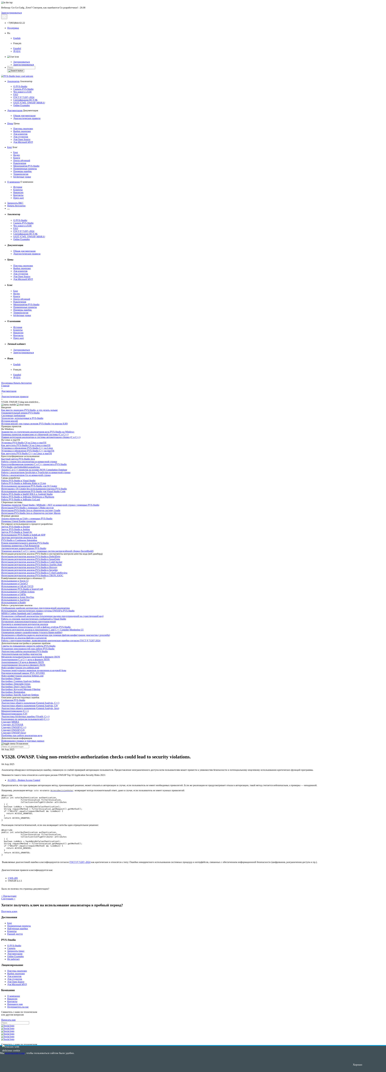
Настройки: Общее (11, 678)
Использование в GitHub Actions (18, 591)
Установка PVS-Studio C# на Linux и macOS (23, 442)
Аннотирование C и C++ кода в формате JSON (25, 659)
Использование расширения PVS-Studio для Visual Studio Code (33, 491)
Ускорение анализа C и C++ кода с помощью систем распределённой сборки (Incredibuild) (47, 551)
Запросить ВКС (15, 203)
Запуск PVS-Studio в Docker (15, 526)
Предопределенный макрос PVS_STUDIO (23, 673)
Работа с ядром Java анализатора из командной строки (29, 461)
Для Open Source (21, 139)
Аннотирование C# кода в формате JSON (22, 662)
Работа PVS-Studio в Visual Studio (18, 480)
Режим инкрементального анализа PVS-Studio (25, 543)
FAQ (15, 94)
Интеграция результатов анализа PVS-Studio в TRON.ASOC (32, 575)
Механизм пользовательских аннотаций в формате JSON (30, 657)
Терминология (20, 174)
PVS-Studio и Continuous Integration (19, 540)
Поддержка (13, 28)
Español (17, 48)
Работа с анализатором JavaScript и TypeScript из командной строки (35, 472)
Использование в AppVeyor (15, 600)
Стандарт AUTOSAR (12, 724)
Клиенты (18, 189)
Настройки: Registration (13, 692)
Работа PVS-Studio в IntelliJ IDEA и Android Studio (27, 494)
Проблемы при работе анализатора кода (21, 735)
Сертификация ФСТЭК (25, 100)
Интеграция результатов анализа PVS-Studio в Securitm (29, 570)
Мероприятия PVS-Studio (26, 166)
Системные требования (13, 415)
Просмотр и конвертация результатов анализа (24, 624)
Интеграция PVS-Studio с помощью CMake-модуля (27, 507)
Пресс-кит (18, 198)
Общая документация (24, 115)
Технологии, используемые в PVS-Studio (22, 418)
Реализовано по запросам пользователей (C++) (25, 719)
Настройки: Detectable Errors (15, 684)
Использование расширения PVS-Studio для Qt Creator (29, 486)
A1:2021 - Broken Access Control (24, 780)
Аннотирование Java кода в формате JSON (23, 665)
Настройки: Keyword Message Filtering (20, 689)
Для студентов (20, 136)
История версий (9, 421)
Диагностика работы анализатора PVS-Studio (24, 651)
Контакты (18, 195)
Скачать (11, 948)
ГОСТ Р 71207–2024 (23, 97)
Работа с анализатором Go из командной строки (26, 475)
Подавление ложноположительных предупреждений (28, 621)
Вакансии (18, 192)
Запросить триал (15, 951)
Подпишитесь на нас (18, 1007)
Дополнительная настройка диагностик (21, 654)
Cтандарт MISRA (10, 722)
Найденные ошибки (17, 928)
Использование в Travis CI (14, 581)
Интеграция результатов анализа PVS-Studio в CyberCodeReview (34, 572)
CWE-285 (13, 878)
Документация (14, 110)
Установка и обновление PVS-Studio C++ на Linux (27, 448)
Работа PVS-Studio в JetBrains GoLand (20, 499)
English (17, 38)
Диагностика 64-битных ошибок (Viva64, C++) (25, 716)
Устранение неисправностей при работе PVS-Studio (27, 648)
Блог (9, 147)
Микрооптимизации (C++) (15, 711)
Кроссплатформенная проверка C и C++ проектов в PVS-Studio (34, 464)
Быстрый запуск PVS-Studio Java (18, 459)
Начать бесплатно (16, 205)
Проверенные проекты (25, 168)
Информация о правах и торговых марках (22, 741)
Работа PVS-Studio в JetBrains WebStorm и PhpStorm (27, 497)
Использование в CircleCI (14, 583)
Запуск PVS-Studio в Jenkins (15, 529)
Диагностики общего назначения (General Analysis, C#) (29, 705)
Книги (16, 157)
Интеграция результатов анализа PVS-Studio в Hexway (29, 567)
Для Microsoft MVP (23, 142)
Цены (10, 123)
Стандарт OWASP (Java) (13, 732)
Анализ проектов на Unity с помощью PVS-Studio (26, 518)
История (17, 187)
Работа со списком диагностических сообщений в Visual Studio (33, 619)
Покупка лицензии (23, 128)
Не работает (13, 959)
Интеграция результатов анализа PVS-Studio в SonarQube (30, 559)
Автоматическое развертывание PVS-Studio (23, 548)
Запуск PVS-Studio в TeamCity (16, 532)
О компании (13, 182)
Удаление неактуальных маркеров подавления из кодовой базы (33, 670)
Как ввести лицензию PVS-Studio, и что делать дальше (29, 410)
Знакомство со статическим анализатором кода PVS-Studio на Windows (37, 431)
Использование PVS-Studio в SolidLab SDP (23, 535)
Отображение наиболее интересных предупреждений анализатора (35, 608)
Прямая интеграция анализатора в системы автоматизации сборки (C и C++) (40, 437)
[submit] (15, 70)
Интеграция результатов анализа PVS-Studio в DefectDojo (30, 556)
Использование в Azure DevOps (17, 597)
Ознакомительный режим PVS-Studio (20, 413)
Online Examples (21, 105)
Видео (16, 155)
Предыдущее (8, 896)
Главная (5, 385)
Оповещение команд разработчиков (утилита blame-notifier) (31, 632)
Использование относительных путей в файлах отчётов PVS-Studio (36, 627)
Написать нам (8, 1020)
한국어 (17, 51)
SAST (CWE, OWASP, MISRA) (29, 102)
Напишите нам (15, 1004)
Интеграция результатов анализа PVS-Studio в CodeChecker (31, 562)
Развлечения (19, 163)
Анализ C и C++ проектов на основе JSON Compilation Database (34, 469)
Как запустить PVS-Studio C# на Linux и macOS (25, 445)
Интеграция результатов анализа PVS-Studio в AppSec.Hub (31, 564)
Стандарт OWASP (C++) (13, 727)
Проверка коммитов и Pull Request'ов (20, 545)
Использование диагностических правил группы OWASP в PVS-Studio (37, 610)
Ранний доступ (15, 934)
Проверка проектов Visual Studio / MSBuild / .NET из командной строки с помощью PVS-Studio (50, 505)
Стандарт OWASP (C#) (13, 730)
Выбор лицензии (22, 131)
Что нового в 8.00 (22, 92)
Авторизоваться (21, 62)
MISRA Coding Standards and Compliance (22, 613)
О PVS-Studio (20, 86)
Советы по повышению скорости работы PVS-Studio (28, 646)
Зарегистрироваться (11, 12)
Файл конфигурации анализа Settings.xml (22, 675)
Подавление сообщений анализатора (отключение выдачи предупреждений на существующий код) (52, 616)
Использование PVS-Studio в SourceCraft (22, 589)
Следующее (8, 898)
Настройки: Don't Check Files (16, 686)
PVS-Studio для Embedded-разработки (20, 467)
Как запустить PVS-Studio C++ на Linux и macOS (26, 453)
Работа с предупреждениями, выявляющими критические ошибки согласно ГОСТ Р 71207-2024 (50, 640)
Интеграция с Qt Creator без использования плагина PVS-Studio (34, 488)
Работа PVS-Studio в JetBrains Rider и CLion (23, 483)
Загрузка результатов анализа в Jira (19, 537)
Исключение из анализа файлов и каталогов (24, 638)
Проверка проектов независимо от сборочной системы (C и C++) (34, 434)
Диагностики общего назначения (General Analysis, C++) (30, 703)
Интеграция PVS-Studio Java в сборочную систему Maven (30, 513)
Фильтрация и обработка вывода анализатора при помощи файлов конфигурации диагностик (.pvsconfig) (55, 635)
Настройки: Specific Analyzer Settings (20, 694)
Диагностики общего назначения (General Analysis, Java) (30, 708)
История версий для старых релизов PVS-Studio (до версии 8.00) (34, 423)
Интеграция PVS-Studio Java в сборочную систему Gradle (30, 510)
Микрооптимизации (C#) (14, 713)
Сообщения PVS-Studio (13, 700)
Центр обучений (21, 160)
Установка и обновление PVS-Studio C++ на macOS (27, 450)
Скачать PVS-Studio (23, 89)
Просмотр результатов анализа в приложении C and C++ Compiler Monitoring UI (42, 629)
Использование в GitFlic (13, 594)
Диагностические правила (26, 118)
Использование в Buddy (13, 602)
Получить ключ (9, 911)
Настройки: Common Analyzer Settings (20, 681)
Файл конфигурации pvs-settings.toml (20, 667)
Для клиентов (20, 134)
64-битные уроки (22, 176)
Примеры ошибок (22, 171)
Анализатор (13, 81)
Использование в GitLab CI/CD (17, 586)
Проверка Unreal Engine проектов (18, 521)
